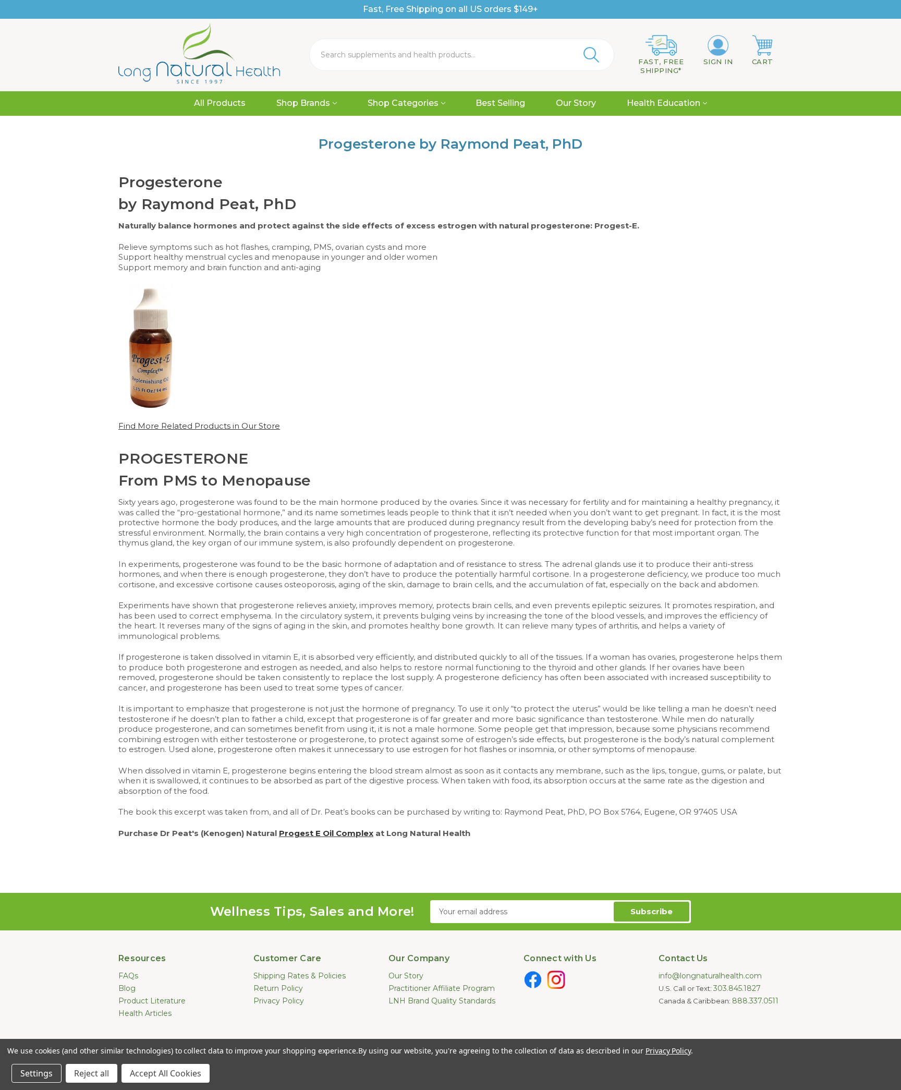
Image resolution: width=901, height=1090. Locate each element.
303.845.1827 (737, 988)
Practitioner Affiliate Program (441, 988)
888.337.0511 (755, 1001)
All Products (220, 103)
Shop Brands (303, 103)
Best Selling (500, 103)
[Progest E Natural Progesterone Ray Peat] (151, 345)
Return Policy (278, 988)
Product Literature (152, 1001)
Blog (127, 988)
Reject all (91, 1073)
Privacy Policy (278, 1001)
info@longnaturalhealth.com (710, 975)
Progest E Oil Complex (326, 833)
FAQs (128, 975)
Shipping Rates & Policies (299, 975)
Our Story (576, 103)
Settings (36, 1073)
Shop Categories (403, 103)
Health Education (663, 103)
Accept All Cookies (165, 1073)
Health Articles (145, 1013)
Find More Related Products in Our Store (199, 426)
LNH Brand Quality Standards (441, 1001)
